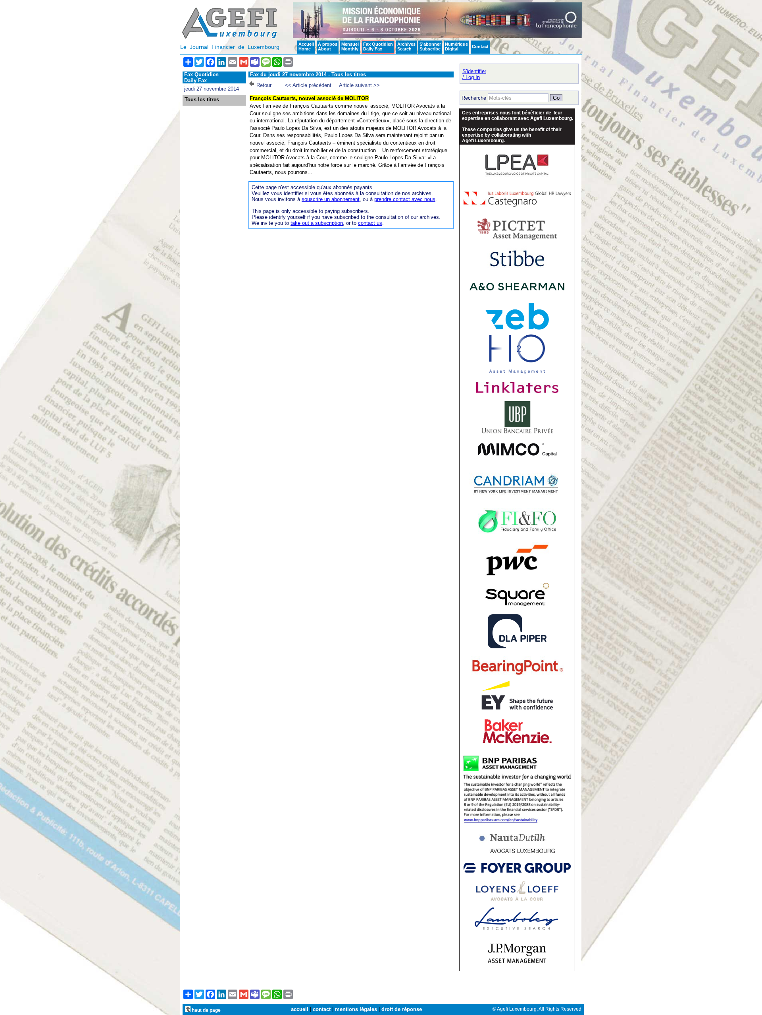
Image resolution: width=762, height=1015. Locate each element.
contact (322, 1009)
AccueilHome (306, 46)
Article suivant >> (359, 85)
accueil (299, 1009)
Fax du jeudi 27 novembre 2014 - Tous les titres (308, 74)
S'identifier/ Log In (474, 74)
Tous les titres (202, 99)
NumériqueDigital (456, 46)
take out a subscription (317, 223)
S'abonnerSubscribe (430, 46)
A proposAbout (327, 46)
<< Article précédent (308, 85)
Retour (264, 85)
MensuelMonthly (350, 46)
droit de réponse (401, 1009)
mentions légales (356, 1009)
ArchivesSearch (406, 46)
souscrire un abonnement (331, 199)
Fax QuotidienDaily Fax (378, 46)
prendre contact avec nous (404, 199)
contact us (370, 223)
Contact (480, 46)
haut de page (205, 1010)
